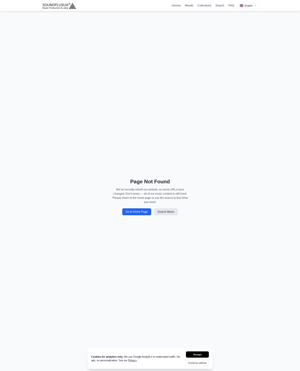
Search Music (165, 211)
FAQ (231, 5)
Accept (197, 354)
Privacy (132, 360)
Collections (204, 5)
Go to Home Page (137, 211)
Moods (189, 5)
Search (219, 5)
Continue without (197, 362)
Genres (176, 5)
